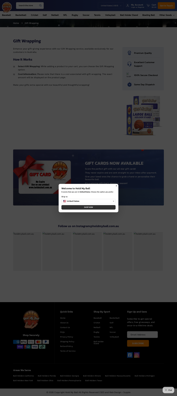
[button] (88, 201)
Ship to (64, 197)
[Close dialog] (116, 185)
